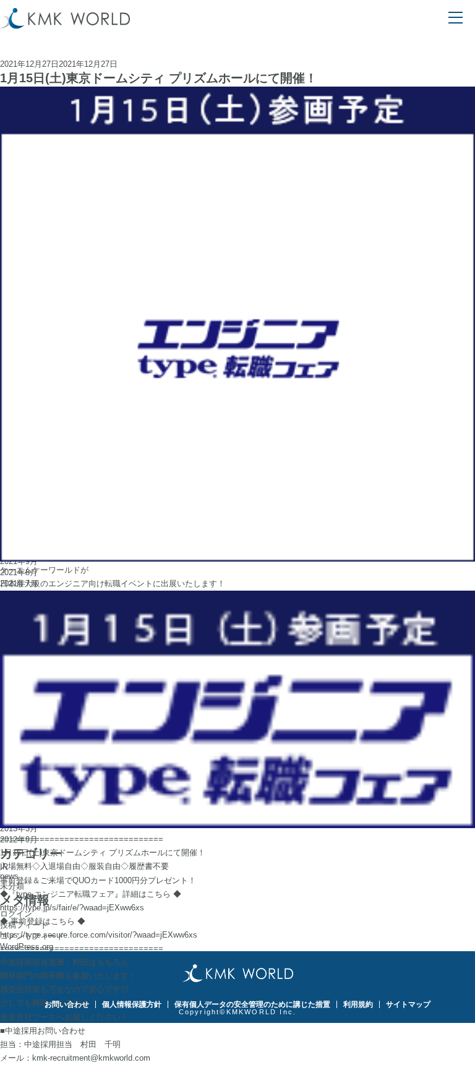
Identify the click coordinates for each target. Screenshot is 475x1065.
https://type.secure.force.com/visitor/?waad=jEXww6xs (98, 934)
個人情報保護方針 (131, 1004)
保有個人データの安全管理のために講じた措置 (252, 1004)
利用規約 (358, 1004)
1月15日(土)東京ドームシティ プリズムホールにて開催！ (158, 78)
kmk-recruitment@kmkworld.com (91, 1058)
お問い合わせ (67, 1004)
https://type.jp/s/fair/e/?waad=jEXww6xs (72, 907)
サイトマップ (408, 1004)
